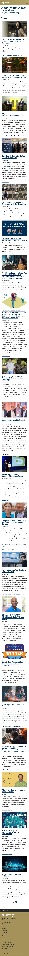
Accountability (5, 950)
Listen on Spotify (6, 810)
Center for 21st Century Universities (13, 9)
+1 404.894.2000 (7, 922)
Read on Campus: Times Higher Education (12, 136)
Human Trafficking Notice (7, 942)
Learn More (5, 182)
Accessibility (4, 948)
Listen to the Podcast (7, 549)
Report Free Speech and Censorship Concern (12, 953)
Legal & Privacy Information (8, 940)
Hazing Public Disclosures (7, 946)
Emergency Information (7, 932)
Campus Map (6, 923)
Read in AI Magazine (7, 854)
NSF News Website (6, 770)
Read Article (5, 400)
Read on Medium (6, 356)
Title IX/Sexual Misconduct (8, 944)
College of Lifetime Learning (10, 13)
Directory (4, 928)
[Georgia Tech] (8, 915)
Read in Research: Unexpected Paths (11, 55)
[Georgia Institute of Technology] (7, 2)
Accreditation (5, 951)
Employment (4, 930)
